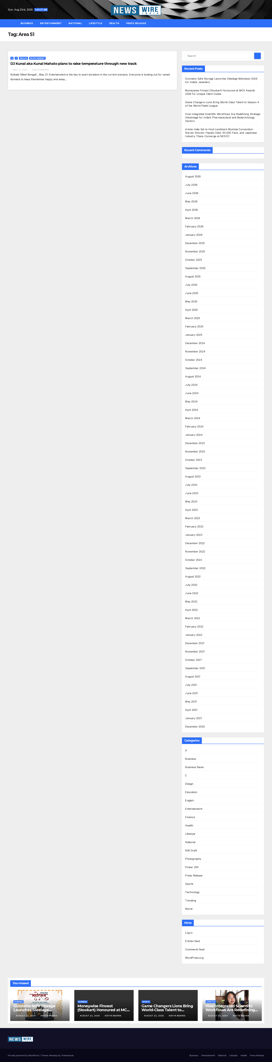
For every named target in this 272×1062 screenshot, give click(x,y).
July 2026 (191, 184)
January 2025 (193, 334)
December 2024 (195, 343)
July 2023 (191, 484)
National (75, 23)
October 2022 (193, 559)
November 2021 (195, 651)
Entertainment (51, 23)
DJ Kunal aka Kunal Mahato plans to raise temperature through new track (73, 63)
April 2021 (191, 709)
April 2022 (191, 609)
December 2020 (195, 726)
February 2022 (194, 626)
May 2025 (191, 301)
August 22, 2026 (26, 1016)
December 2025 (195, 243)
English (23, 58)
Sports (189, 883)
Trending (190, 900)
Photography (193, 858)
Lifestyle (95, 23)
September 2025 (195, 268)
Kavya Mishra (40, 70)
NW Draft (191, 850)
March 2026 (192, 218)
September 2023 (195, 468)
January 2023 (193, 534)
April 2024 (191, 409)
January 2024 (193, 434)
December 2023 (195, 443)
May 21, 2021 (20, 70)
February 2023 (194, 526)
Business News (194, 767)
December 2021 (194, 643)
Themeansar (67, 1055)
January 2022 (193, 634)
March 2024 (192, 418)
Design (189, 783)
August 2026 (193, 176)
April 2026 (191, 209)
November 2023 (195, 451)
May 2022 (191, 601)
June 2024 (191, 393)
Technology (192, 892)
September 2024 (195, 368)
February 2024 (194, 426)
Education (191, 792)
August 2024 (193, 376)
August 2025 (193, 276)
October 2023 (193, 459)
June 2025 (191, 293)
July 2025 (191, 284)
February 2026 (194, 226)
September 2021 (195, 668)
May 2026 (191, 201)
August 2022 (193, 576)
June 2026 (191, 193)
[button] (263, 23)
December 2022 (195, 543)
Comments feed (194, 949)
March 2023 (192, 518)
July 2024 (191, 384)
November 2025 (195, 251)
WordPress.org (194, 957)
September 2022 (195, 568)
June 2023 (191, 493)
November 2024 (195, 351)
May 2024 (191, 401)
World (188, 908)
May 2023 (191, 501)
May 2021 (191, 701)
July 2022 (191, 584)
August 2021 (192, 676)
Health (114, 23)
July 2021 (191, 684)
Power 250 (191, 867)
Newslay (53, 1055)
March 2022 (192, 618)
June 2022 (191, 593)
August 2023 (193, 476)
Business (27, 23)
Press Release (136, 23)
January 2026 (193, 234)
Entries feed (192, 941)
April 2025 (191, 309)
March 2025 (192, 318)
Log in (189, 932)
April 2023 (191, 509)
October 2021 (193, 659)
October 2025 (193, 259)
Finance (190, 817)
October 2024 (193, 359)
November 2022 (195, 551)
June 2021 (191, 693)
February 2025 (194, 326)
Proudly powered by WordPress (24, 1055)
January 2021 (193, 718)
